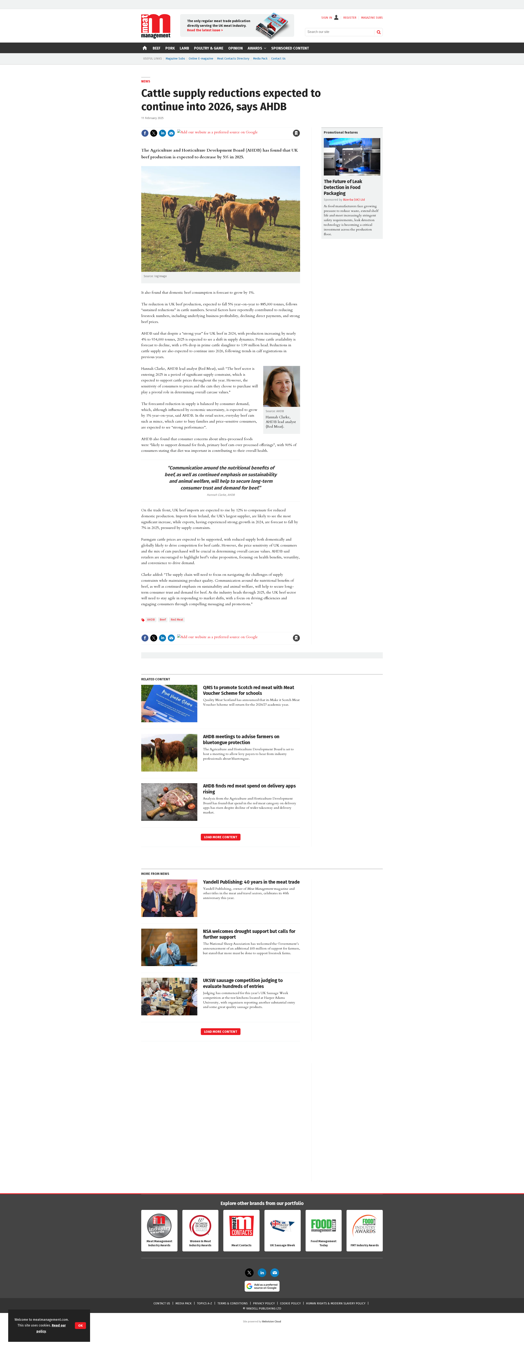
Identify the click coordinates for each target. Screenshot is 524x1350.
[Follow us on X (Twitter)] (249, 1272)
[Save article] (296, 133)
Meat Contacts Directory (233, 58)
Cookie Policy (290, 1303)
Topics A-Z (204, 1303)
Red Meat (177, 619)
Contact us (162, 1303)
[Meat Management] (155, 37)
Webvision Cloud (271, 1321)
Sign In (326, 17)
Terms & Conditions (232, 1303)
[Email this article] (171, 133)
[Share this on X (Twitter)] (153, 133)
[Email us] (274, 1272)
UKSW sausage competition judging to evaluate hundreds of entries (243, 983)
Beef (163, 619)
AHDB (151, 619)
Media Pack (260, 58)
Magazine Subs (175, 58)
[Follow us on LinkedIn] (262, 1272)
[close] (300, 125)
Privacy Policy (264, 1303)
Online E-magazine (201, 58)
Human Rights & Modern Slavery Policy (335, 1303)
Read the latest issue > (205, 30)
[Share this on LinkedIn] (162, 133)
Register (349, 17)
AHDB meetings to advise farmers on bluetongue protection (241, 739)
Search (378, 32)
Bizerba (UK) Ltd (354, 199)
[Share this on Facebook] (145, 133)
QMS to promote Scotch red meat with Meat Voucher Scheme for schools (248, 690)
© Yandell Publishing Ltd (262, 1308)
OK (80, 1326)
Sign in (249, 125)
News (145, 81)
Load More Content (220, 837)
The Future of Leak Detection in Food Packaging (343, 187)
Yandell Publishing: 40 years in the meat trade (251, 882)
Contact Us (278, 58)
